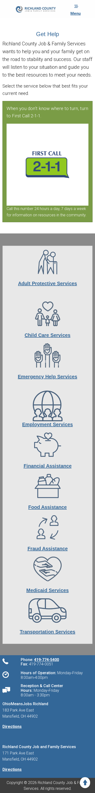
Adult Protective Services (47, 283)
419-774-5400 (46, 659)
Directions (12, 726)
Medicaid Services (47, 590)
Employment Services (47, 424)
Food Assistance (47, 507)
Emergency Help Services (47, 376)
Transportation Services (47, 631)
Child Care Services (47, 335)
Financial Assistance (48, 466)
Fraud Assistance (48, 548)
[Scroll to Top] (85, 782)
